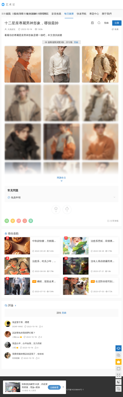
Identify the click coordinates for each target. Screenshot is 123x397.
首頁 (8, 13)
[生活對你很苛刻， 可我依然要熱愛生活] (75, 286)
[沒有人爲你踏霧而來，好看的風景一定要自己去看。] (75, 266)
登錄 (76, 42)
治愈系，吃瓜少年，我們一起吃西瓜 (44, 261)
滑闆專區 (44, 13)
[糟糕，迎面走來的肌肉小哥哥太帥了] (17, 286)
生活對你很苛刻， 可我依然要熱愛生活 (103, 281)
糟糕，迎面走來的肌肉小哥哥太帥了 (44, 281)
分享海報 (114, 220)
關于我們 (107, 13)
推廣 (116, 29)
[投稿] (92, 23)
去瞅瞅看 (54, 387)
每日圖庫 (69, 13)
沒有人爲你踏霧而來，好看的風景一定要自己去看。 (103, 261)
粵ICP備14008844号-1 (74, 389)
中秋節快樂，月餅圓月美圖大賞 (44, 240)
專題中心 (94, 13)
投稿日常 (18, 13)
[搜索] (99, 23)
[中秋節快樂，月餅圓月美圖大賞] (17, 245)
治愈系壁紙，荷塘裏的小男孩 (103, 240)
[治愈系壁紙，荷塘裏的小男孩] (75, 245)
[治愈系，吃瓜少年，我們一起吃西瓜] (17, 266)
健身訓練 (31, 13)
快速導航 (81, 13)
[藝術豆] (9, 4)
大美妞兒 (11, 29)
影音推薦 (56, 13)
